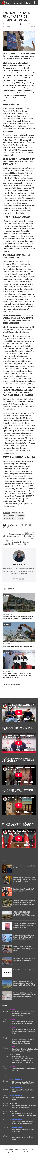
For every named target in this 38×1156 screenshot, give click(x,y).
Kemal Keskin (26, 24)
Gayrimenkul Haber (11, 1149)
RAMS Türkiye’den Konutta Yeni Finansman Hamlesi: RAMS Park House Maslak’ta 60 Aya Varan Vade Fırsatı (24, 984)
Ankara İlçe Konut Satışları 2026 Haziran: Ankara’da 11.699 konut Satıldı (24, 1114)
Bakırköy (14, 512)
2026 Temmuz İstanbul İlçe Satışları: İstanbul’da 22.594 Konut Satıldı (23, 1083)
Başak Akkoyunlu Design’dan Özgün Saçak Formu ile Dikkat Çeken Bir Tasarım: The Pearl (23, 1013)
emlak (21, 512)
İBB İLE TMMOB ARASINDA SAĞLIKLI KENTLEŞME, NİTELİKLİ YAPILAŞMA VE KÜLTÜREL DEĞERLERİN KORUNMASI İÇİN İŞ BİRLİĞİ (17, 675)
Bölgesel (15, 1103)
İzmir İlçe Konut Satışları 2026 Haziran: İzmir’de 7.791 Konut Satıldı (24, 1106)
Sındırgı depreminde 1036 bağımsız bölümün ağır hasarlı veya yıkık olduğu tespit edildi (19, 536)
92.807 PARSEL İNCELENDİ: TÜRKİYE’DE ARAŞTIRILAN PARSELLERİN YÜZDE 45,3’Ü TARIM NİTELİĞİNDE (24, 915)
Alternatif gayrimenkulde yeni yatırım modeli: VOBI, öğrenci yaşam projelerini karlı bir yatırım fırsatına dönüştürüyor (24, 903)
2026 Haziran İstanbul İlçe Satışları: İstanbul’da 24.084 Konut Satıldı (23, 1122)
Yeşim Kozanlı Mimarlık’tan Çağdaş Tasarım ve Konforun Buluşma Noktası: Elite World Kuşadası (23, 1041)
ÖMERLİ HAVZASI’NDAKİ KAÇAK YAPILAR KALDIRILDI (18, 646)
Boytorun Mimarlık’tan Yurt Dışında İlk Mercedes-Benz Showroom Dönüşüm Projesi (23, 1031)
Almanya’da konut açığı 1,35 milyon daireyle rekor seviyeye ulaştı (24, 959)
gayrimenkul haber (9, 518)
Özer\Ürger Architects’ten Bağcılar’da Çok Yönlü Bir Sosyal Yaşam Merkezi (25, 1050)
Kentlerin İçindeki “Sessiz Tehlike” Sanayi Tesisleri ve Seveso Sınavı (23, 890)
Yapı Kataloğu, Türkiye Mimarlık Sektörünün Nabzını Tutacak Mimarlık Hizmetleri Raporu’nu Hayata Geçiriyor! (24, 995)
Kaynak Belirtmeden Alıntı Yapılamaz (19, 1152)
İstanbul (8, 26)
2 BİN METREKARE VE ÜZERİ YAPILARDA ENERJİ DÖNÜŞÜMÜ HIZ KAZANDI (24, 948)
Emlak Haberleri (8, 515)
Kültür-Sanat (16, 1054)
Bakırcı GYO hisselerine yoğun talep (24, 970)
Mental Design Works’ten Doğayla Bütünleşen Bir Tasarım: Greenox (22, 1022)
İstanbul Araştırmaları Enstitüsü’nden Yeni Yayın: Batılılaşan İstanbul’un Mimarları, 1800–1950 (24, 925)
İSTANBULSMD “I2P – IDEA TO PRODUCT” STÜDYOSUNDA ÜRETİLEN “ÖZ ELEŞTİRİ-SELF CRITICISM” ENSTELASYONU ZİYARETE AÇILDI (23, 1059)
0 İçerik (33, 26)
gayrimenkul (20, 515)
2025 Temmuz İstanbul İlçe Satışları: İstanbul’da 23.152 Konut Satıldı (16, 543)
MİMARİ (14, 1009)
